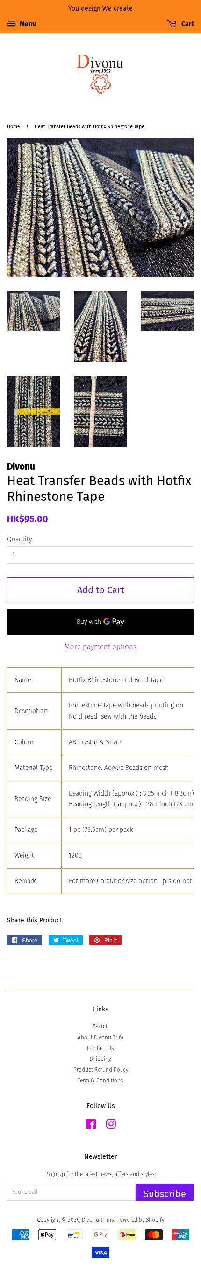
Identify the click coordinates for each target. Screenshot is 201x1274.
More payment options (100, 647)
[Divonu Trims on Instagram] (111, 1126)
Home (13, 127)
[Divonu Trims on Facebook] (91, 1126)
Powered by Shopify (140, 1220)
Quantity (19, 539)
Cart (187, 24)
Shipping (100, 1059)
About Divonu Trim (100, 1037)
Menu (27, 24)
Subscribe (165, 1193)
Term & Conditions (100, 1080)
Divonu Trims (98, 1220)
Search (101, 1026)
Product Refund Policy (100, 1069)
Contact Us (100, 1048)
